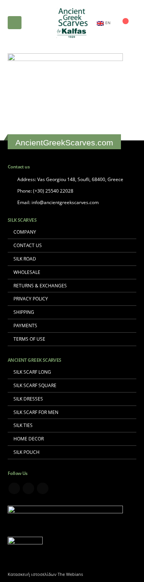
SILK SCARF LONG (32, 372)
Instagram (42, 488)
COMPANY (24, 232)
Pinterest (28, 488)
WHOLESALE (26, 272)
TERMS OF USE (29, 339)
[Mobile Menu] (15, 22)
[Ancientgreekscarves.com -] (72, 23)
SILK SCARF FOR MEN (35, 412)
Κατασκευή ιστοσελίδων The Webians (45, 574)
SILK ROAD (24, 259)
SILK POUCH (26, 452)
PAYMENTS (25, 325)
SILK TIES (23, 425)
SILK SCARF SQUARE (34, 385)
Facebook (14, 488)
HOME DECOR (28, 438)
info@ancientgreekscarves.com (65, 202)
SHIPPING (23, 312)
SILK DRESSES (28, 399)
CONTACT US (27, 245)
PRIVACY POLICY (30, 298)
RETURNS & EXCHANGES (40, 285)
